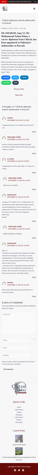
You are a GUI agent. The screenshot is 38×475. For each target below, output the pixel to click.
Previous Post (19, 89)
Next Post (19, 95)
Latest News (19, 417)
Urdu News (19, 422)
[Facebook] (15, 470)
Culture (19, 412)
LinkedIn (24, 77)
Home (19, 407)
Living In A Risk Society (19, 444)
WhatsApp (6, 82)
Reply (34, 132)
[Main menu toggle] (34, 8)
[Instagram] (23, 470)
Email (15, 82)
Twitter (15, 77)
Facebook (6, 77)
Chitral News (19, 410)
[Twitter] (19, 470)
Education (19, 415)
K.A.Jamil (10, 159)
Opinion (19, 420)
